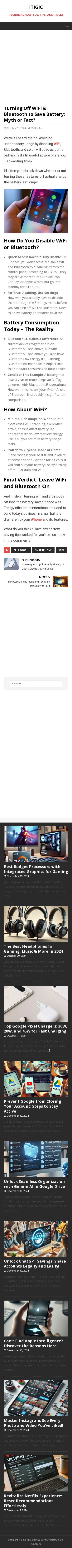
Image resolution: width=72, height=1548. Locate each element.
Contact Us (57, 1540)
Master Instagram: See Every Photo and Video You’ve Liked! (33, 1423)
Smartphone (43, 550)
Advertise (36, 1543)
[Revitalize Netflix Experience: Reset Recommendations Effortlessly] (36, 1489)
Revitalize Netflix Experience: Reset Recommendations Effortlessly (33, 1500)
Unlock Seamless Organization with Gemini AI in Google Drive (34, 1184)
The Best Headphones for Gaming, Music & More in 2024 (33, 949)
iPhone (36, 519)
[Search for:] (36, 683)
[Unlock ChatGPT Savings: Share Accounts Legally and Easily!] (36, 1254)
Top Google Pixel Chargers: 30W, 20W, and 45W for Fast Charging (35, 1029)
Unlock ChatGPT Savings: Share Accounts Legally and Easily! (35, 1264)
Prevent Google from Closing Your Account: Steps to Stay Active (32, 1106)
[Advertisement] (36, 65)
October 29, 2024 (16, 128)
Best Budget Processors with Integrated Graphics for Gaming (36, 869)
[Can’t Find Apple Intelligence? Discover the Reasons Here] (36, 1334)
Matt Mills (36, 128)
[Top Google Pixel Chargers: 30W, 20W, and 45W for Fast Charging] (36, 1019)
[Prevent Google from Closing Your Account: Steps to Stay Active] (36, 1095)
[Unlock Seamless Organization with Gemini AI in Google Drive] (36, 1175)
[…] (48, 1050)
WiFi (57, 144)
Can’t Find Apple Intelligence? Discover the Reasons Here (33, 1343)
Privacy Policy (42, 1540)
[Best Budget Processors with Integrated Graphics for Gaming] (36, 860)
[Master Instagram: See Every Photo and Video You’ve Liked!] (36, 1414)
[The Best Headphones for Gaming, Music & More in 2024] (36, 940)
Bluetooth (21, 550)
